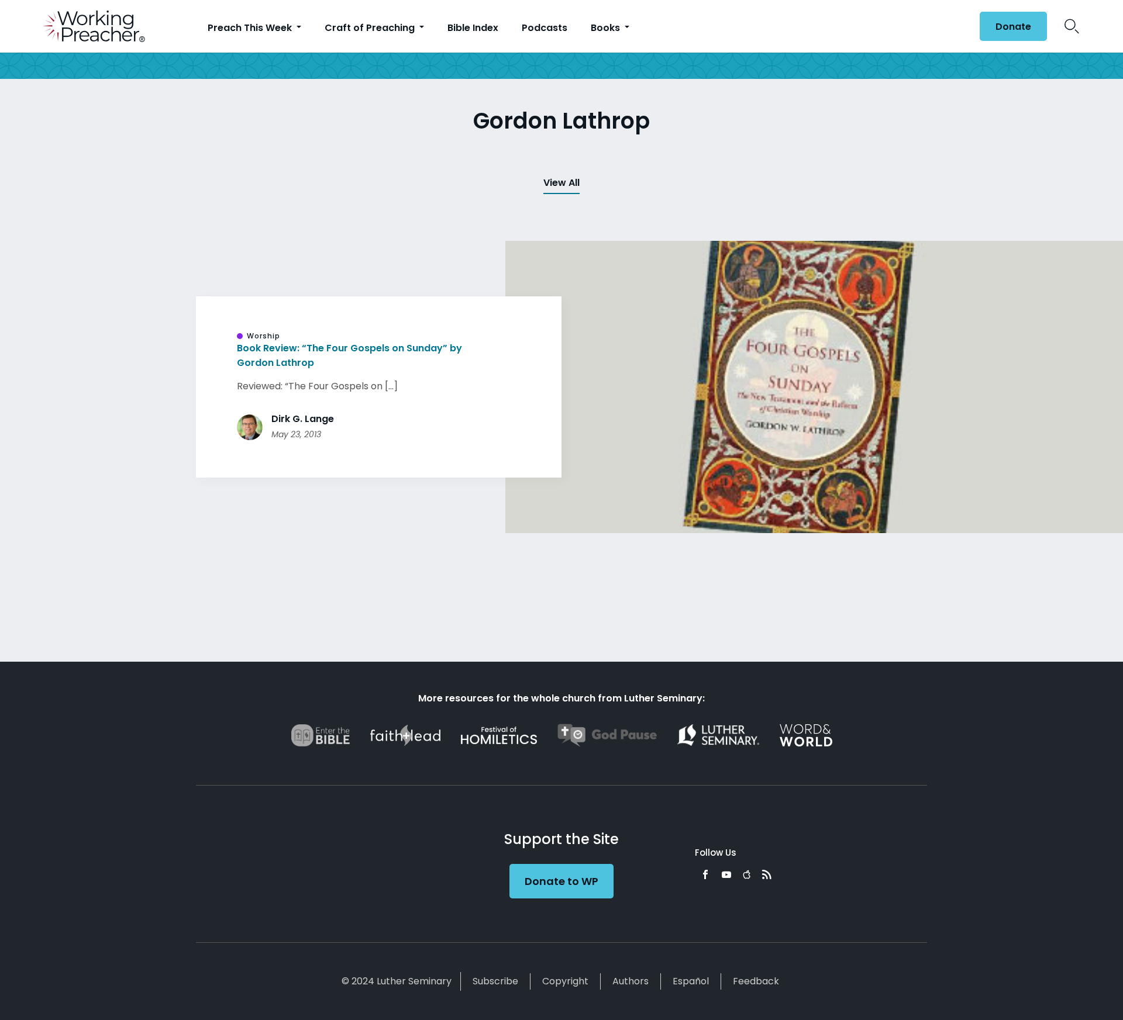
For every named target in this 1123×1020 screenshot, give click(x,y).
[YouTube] (726, 874)
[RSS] (766, 874)
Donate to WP (561, 881)
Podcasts (544, 27)
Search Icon (1072, 26)
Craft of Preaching (371, 27)
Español (691, 981)
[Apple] (746, 874)
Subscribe (495, 981)
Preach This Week (251, 27)
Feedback (756, 981)
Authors (630, 981)
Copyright (565, 981)
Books (606, 27)
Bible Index (472, 27)
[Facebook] (705, 874)
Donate (1013, 26)
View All (561, 182)
